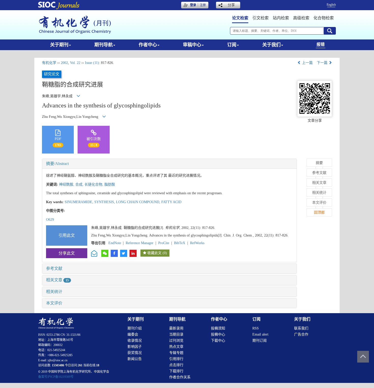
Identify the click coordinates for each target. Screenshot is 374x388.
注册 (203, 5)
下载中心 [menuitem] (218, 340)
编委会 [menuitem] (132, 334)
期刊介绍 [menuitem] (134, 328)
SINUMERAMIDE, (79, 202)
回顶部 (319, 212)
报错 (321, 44)
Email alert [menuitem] (260, 334)
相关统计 (54, 291)
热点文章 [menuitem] (176, 347)
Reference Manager (139, 243)
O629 (50, 219)
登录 (193, 5)
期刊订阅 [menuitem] (259, 340)
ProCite (163, 243)
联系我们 (301, 328)
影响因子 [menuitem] (134, 347)
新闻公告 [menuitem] (134, 359)
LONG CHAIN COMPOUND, (138, 202)
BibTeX (179, 243)
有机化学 (49, 63)
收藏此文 (154, 253)
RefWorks (197, 243)
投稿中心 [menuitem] (218, 334)
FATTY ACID (171, 202)
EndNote (114, 243)
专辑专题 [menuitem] (176, 353)
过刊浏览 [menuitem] (176, 340)
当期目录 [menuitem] (176, 334)
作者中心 (148, 44)
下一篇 (322, 63)
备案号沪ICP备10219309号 (56, 377)
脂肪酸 (109, 184)
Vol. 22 (75, 63)
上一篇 (307, 63)
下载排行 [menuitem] (176, 371)
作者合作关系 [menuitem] (180, 377)
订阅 (231, 44)
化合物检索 (323, 18)
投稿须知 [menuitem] (218, 328)
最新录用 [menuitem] (176, 328)
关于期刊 (59, 44)
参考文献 (54, 268)
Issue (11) (92, 63)
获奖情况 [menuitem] (134, 353)
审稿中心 (192, 44)
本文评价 (54, 303)
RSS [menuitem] (255, 328)
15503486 (58, 365)
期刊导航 (103, 44)
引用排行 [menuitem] (176, 359)
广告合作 (301, 334)
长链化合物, (94, 184)
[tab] (169, 164)
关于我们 (271, 44)
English (331, 4)
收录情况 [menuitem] (134, 340)
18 (97, 365)
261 (80, 365)
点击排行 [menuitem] (176, 365)
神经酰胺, (67, 184)
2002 (64, 63)
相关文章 (57, 280)
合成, (79, 184)
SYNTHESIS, (105, 202)
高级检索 (301, 18)
